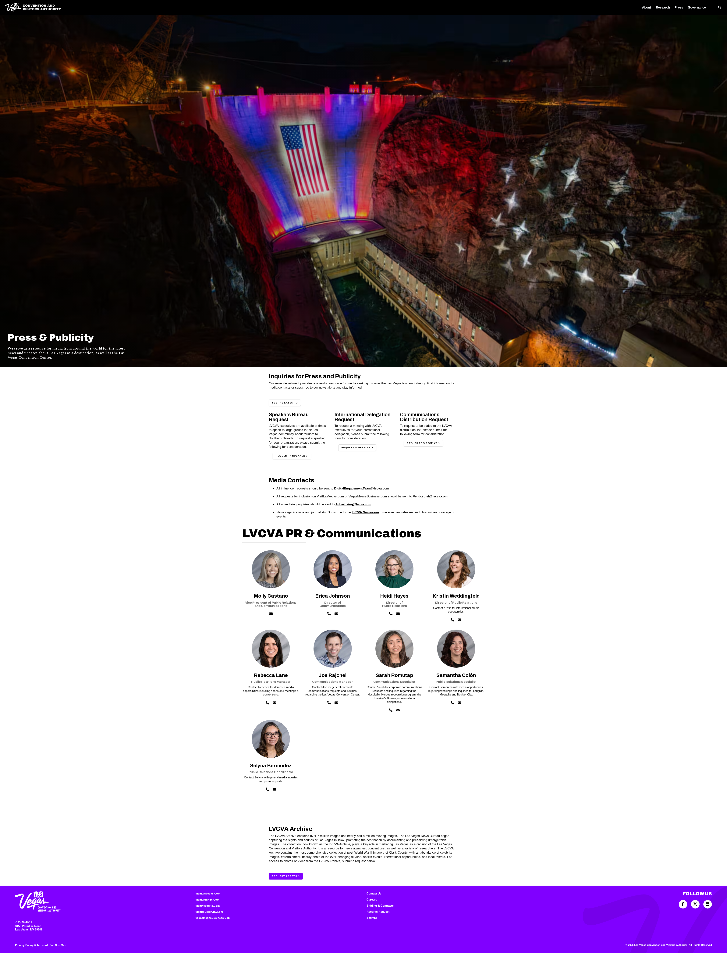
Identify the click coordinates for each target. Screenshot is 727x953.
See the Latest (283, 402)
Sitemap (372, 917)
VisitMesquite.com (207, 905)
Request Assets (284, 876)
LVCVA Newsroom (365, 512)
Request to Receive (422, 443)
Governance (697, 7)
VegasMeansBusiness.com (212, 917)
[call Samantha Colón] (452, 703)
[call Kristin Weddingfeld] (452, 620)
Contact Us (374, 893)
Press (679, 7)
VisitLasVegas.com (207, 893)
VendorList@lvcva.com (430, 496)
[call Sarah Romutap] (390, 710)
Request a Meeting (356, 447)
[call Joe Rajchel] (329, 703)
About (646, 7)
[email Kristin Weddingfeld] (459, 620)
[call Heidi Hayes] (390, 614)
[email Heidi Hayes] (398, 614)
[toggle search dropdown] (719, 7)
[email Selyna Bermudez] (274, 789)
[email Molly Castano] (271, 614)
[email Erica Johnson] (336, 614)
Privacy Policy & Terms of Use (34, 945)
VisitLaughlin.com (207, 899)
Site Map (60, 945)
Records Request (378, 911)
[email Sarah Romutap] (398, 710)
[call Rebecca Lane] (267, 703)
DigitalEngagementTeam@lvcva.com (361, 488)
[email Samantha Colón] (459, 703)
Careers (372, 899)
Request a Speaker (290, 456)
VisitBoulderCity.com (209, 911)
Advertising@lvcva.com (353, 504)
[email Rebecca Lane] (274, 703)
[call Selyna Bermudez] (267, 789)
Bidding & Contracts (380, 905)
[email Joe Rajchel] (336, 703)
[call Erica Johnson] (329, 614)
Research (663, 7)
